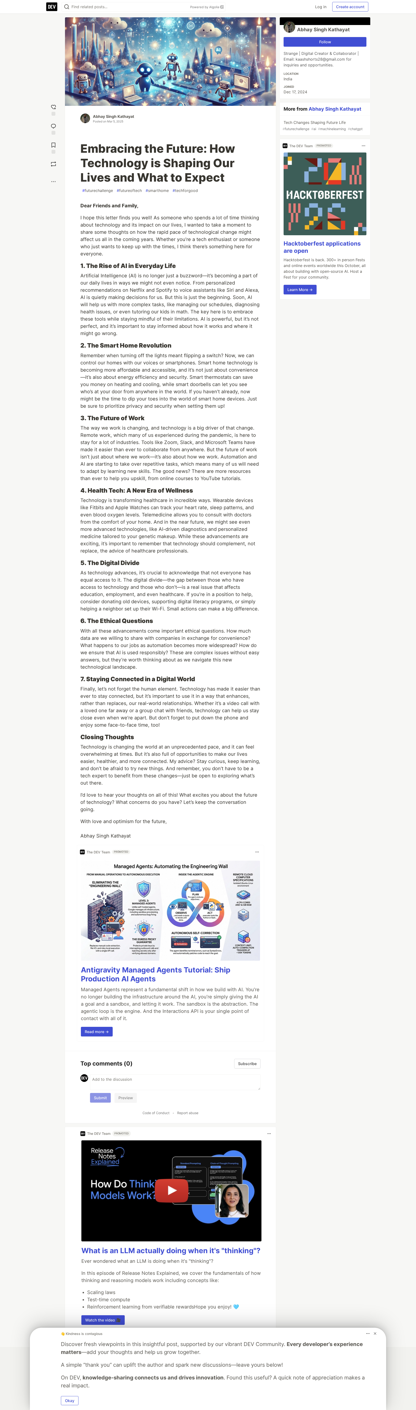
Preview (125, 1097)
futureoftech (129, 190)
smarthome (157, 190)
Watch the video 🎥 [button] (103, 1320)
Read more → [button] (97, 1031)
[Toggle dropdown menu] (257, 852)
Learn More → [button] (300, 289)
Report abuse (187, 1113)
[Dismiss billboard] (375, 1333)
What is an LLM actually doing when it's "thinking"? (170, 1250)
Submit (100, 1097)
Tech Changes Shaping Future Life (323, 125)
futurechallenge (97, 190)
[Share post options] (53, 181)
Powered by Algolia (205, 7)
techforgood (185, 190)
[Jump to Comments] (53, 128)
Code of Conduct (156, 1113)
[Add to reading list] (53, 147)
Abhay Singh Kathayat (113, 116)
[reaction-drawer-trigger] (53, 109)
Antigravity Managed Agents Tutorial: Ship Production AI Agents (155, 974)
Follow (325, 41)
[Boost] (53, 164)
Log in (320, 6)
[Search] (67, 6)
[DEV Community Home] (52, 7)
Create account (350, 6)
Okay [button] (69, 1400)
